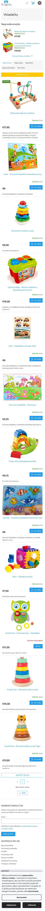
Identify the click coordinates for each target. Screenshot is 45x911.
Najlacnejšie (18, 63)
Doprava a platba (7, 857)
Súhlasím (32, 905)
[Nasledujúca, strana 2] (22, 782)
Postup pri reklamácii (8, 864)
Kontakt (4, 851)
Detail (38, 646)
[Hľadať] (27, 3)
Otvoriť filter (22, 75)
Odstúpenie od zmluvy (9, 861)
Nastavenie (22, 897)
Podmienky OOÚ (7, 854)
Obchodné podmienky (9, 848)
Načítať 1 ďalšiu (22, 775)
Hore (23, 793)
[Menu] (39, 3)
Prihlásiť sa (8, 834)
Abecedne (21, 68)
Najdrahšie (29, 63)
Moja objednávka (7, 845)
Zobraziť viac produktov (21, 56)
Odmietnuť (11, 905)
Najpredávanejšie (8, 68)
